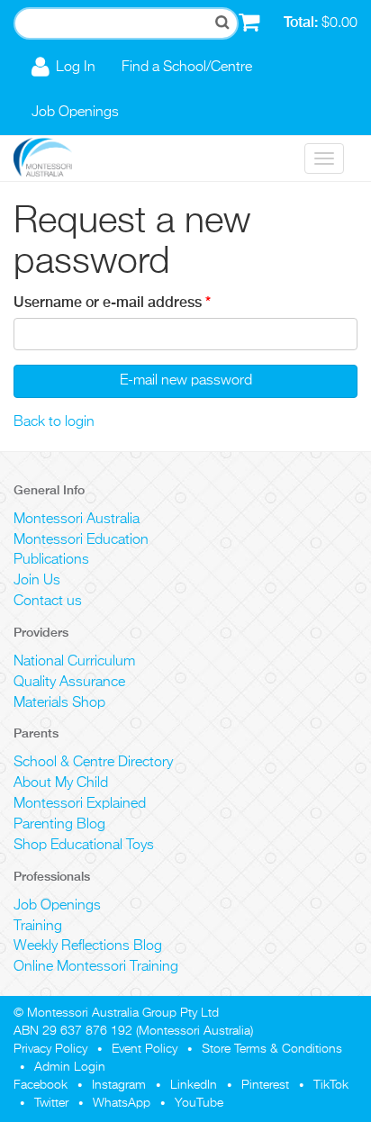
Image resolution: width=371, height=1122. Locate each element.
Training (38, 926)
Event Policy (144, 1049)
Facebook (41, 1085)
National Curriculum (74, 662)
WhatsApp (121, 1103)
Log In (75, 67)
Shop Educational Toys (84, 845)
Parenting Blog (59, 825)
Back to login (54, 422)
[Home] (56, 158)
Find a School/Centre (187, 67)
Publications (51, 560)
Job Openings (75, 112)
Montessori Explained (80, 804)
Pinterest (265, 1085)
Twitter (51, 1103)
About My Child (61, 783)
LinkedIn (193, 1085)
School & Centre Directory (93, 763)
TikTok (330, 1085)
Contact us (48, 601)
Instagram (119, 1085)
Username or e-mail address (112, 302)
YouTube (199, 1103)
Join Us (37, 581)
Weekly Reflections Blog (88, 946)
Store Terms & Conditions (272, 1049)
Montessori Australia (77, 519)
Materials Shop (59, 703)
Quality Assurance (69, 682)
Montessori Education (81, 540)
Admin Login (69, 1067)
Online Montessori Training (96, 967)
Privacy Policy (50, 1049)
